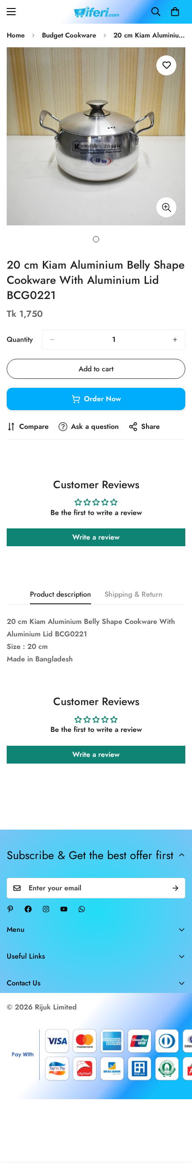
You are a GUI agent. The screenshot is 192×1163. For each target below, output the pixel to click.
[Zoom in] (166, 207)
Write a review (96, 537)
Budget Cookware (69, 35)
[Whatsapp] (81, 909)
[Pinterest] (10, 909)
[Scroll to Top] (176, 1116)
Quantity (20, 339)
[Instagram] (46, 909)
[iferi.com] (96, 12)
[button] (175, 11)
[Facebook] (28, 909)
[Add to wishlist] (166, 65)
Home (16, 35)
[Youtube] (63, 909)
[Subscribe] (175, 888)
